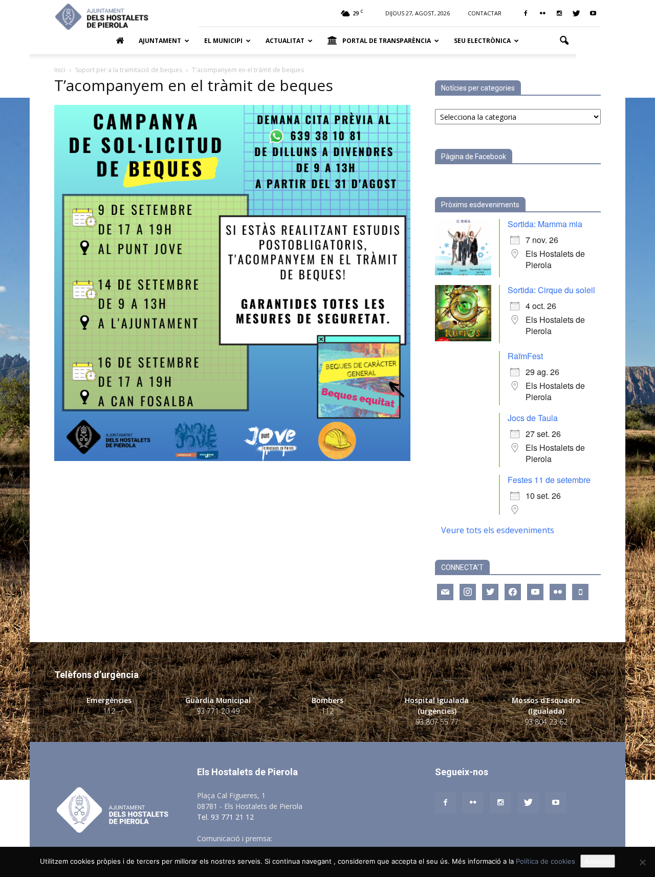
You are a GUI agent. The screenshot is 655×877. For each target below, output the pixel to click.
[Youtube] (593, 13)
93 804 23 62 (546, 722)
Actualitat (285, 40)
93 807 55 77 (437, 722)
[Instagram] (559, 13)
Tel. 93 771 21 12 (225, 817)
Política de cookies (545, 861)
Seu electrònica (482, 40)
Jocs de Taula (533, 418)
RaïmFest (525, 356)
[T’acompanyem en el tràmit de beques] (232, 458)
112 (109, 711)
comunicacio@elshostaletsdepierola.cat (339, 838)
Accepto (597, 861)
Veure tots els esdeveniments (497, 530)
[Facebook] (525, 13)
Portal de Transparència (386, 40)
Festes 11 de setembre (549, 480)
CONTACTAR (484, 13)
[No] (642, 862)
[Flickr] (542, 13)
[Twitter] (576, 13)
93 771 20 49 (217, 711)
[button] (564, 41)
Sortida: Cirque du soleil (551, 290)
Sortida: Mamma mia (545, 224)
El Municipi (223, 40)
